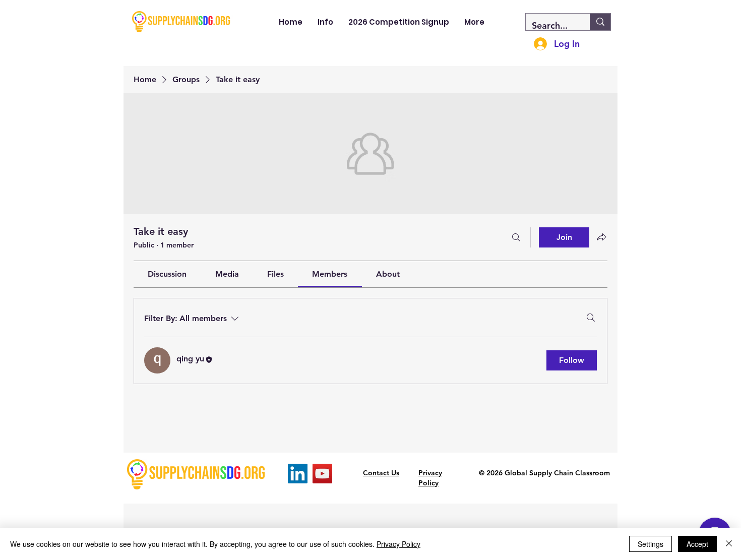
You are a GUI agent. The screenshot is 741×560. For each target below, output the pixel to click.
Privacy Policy (398, 544)
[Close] (729, 544)
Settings (650, 544)
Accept (697, 544)
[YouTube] (322, 473)
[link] (167, 274)
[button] (325, 22)
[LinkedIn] (297, 473)
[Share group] (601, 237)
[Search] (516, 237)
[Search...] (600, 22)
